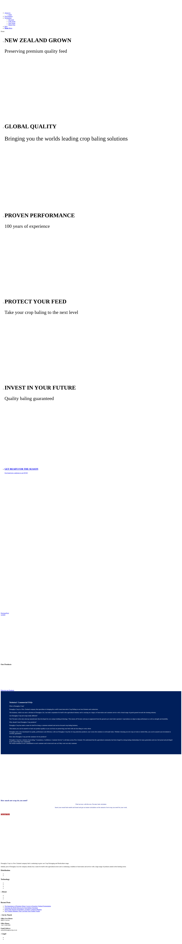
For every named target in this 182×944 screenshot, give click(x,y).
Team (6, 897)
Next (7, 613)
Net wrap (11, 20)
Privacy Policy (9, 937)
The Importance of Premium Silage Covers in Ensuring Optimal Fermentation (28, 906)
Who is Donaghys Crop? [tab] (16, 706)
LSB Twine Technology (12, 884)
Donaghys (8, 895)
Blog (6, 899)
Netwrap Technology (11, 888)
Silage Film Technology (12, 886)
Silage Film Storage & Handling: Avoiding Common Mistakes (23, 909)
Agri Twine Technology (12, 883)
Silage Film (11, 25)
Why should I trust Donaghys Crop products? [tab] (22, 722)
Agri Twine (11, 23)
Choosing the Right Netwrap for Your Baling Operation (21, 908)
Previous (3, 613)
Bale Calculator (9, 875)
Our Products (9, 874)
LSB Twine (11, 21)
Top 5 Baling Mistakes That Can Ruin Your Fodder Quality (22, 911)
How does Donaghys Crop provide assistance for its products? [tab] (28, 737)
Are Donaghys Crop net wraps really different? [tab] (23, 716)
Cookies (7, 939)
